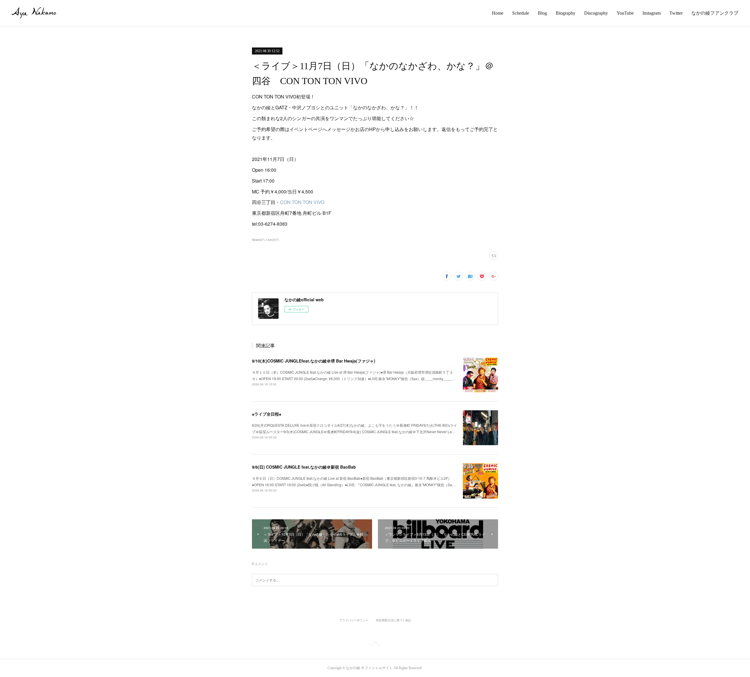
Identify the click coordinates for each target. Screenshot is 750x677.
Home (497, 13)
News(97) (258, 240)
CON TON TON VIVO (302, 202)
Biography (565, 13)
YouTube (625, 13)
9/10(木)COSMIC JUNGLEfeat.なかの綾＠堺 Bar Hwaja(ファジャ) (313, 361)
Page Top (375, 644)
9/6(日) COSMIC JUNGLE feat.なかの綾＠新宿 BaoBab (304, 467)
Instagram (651, 13)
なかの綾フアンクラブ (714, 13)
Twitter (676, 13)
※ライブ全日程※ (266, 414)
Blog (542, 13)
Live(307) (272, 240)
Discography (596, 13)
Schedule (520, 13)
